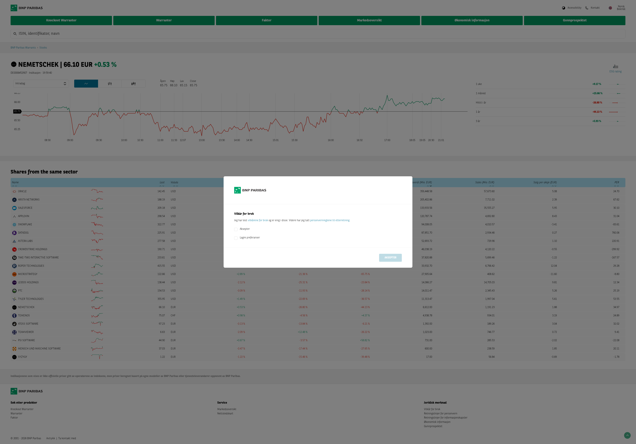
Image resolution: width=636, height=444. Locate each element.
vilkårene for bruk (258, 220)
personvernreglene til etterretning (329, 220)
